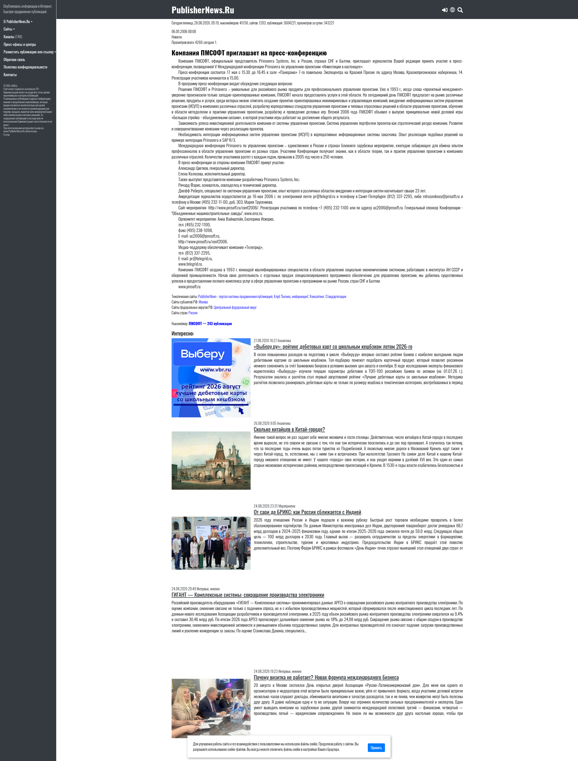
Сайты (8, 29)
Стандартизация (336, 296)
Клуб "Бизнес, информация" (291, 296)
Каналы (13, 36)
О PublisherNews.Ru (17, 21)
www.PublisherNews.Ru (14, 131)
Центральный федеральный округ (235, 307)
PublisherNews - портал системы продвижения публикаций (235, 296)
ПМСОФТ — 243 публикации (210, 323)
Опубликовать (12, 6)
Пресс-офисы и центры (20, 44)
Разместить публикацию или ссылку (29, 51)
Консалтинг (317, 296)
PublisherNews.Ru (203, 9)
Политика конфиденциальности (25, 67)
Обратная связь (14, 59)
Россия (193, 312)
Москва (203, 302)
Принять (376, 747)
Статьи (6, 134)
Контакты (10, 74)
